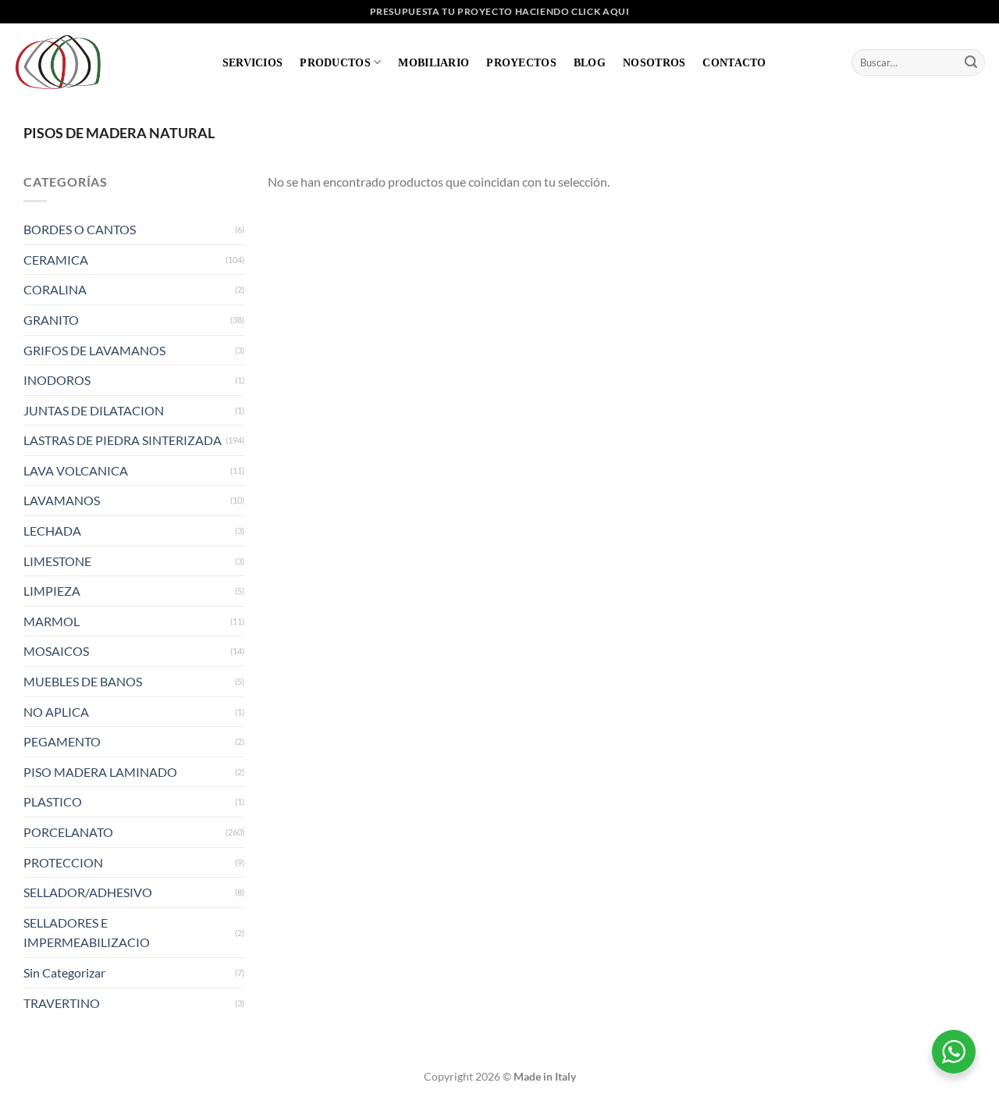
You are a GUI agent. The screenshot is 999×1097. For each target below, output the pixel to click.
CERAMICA (55, 259)
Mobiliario (433, 62)
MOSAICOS (56, 650)
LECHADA (52, 530)
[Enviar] (971, 62)
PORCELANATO (68, 832)
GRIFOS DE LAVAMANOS (94, 350)
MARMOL (51, 621)
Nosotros (654, 62)
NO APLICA (56, 711)
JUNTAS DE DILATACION (93, 410)
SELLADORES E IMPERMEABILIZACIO (86, 932)
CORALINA (55, 289)
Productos (335, 62)
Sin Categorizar (64, 972)
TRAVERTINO (61, 1002)
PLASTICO (52, 801)
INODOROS (57, 379)
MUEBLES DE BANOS (82, 681)
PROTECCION (63, 862)
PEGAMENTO (62, 741)
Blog (590, 62)
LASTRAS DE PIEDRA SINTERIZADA (122, 440)
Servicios (252, 62)
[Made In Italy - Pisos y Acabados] (62, 62)
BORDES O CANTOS (79, 229)
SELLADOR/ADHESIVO (87, 892)
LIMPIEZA (51, 590)
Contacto (734, 62)
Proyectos (521, 62)
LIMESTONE (57, 561)
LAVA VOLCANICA (75, 470)
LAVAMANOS (61, 500)
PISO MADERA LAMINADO (100, 771)
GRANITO (51, 319)
